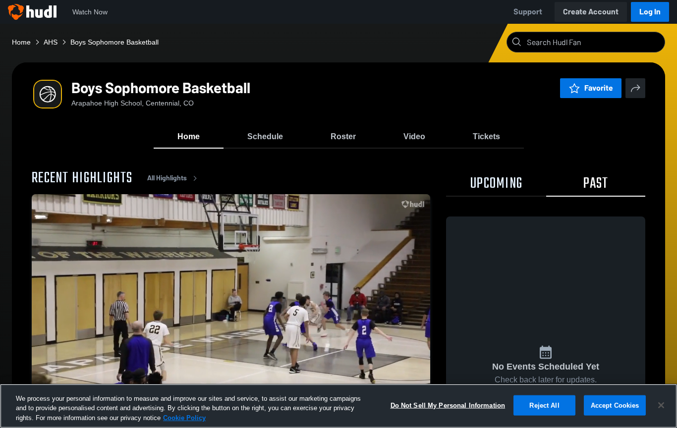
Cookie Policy (184, 418)
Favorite (598, 88)
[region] (338, 406)
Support (527, 11)
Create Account (591, 11)
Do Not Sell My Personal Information (448, 405)
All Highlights (167, 178)
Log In (650, 11)
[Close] (661, 405)
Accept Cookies (615, 405)
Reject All (544, 405)
